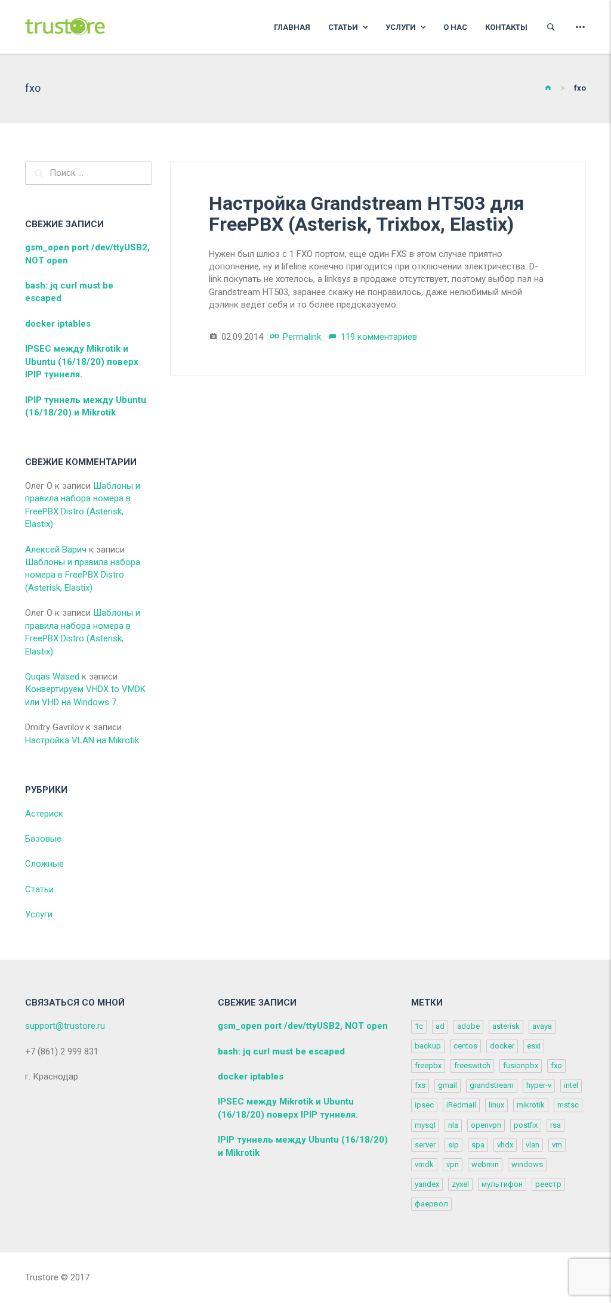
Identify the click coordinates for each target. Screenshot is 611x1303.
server (425, 1144)
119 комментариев (379, 336)
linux (496, 1104)
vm (557, 1144)
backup (428, 1045)
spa (478, 1144)
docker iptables (58, 323)
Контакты (506, 27)
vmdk (424, 1164)
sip (453, 1144)
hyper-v (538, 1085)
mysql (425, 1125)
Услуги (401, 27)
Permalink (302, 336)
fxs (420, 1085)
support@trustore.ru (65, 1025)
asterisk (506, 1026)
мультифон (502, 1184)
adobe (468, 1026)
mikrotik (531, 1104)
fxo (556, 1065)
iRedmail (461, 1104)
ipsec (424, 1104)
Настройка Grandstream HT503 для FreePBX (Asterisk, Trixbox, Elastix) (366, 213)
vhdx (505, 1144)
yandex (427, 1184)
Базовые (43, 838)
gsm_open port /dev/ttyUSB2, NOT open (303, 1025)
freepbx (428, 1065)
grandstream (492, 1085)
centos (465, 1045)
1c (419, 1026)
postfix (526, 1125)
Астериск (44, 813)
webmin (485, 1164)
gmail (447, 1085)
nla (453, 1125)
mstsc (568, 1104)
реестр (548, 1184)
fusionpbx (520, 1065)
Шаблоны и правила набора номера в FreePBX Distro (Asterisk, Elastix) (82, 575)
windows (527, 1164)
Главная (292, 27)
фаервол (431, 1203)
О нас (455, 27)
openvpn (486, 1125)
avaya (542, 1026)
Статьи (344, 27)
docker (502, 1045)
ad (440, 1026)
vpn (452, 1164)
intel (571, 1085)
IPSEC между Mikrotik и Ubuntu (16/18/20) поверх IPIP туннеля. (81, 361)
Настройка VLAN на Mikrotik (82, 740)
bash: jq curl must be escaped (281, 1051)
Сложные (44, 863)
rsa (555, 1125)
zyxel (460, 1184)
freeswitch (472, 1065)
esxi (534, 1045)
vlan (532, 1144)
